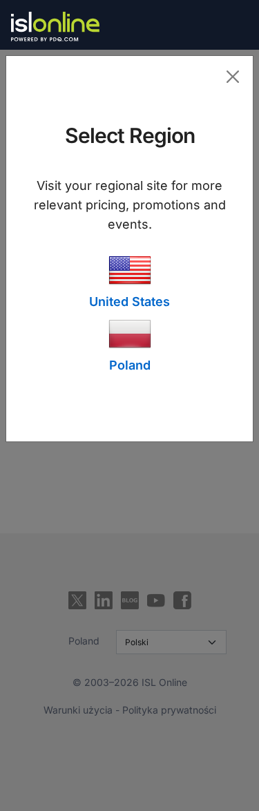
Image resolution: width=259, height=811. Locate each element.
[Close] (232, 76)
